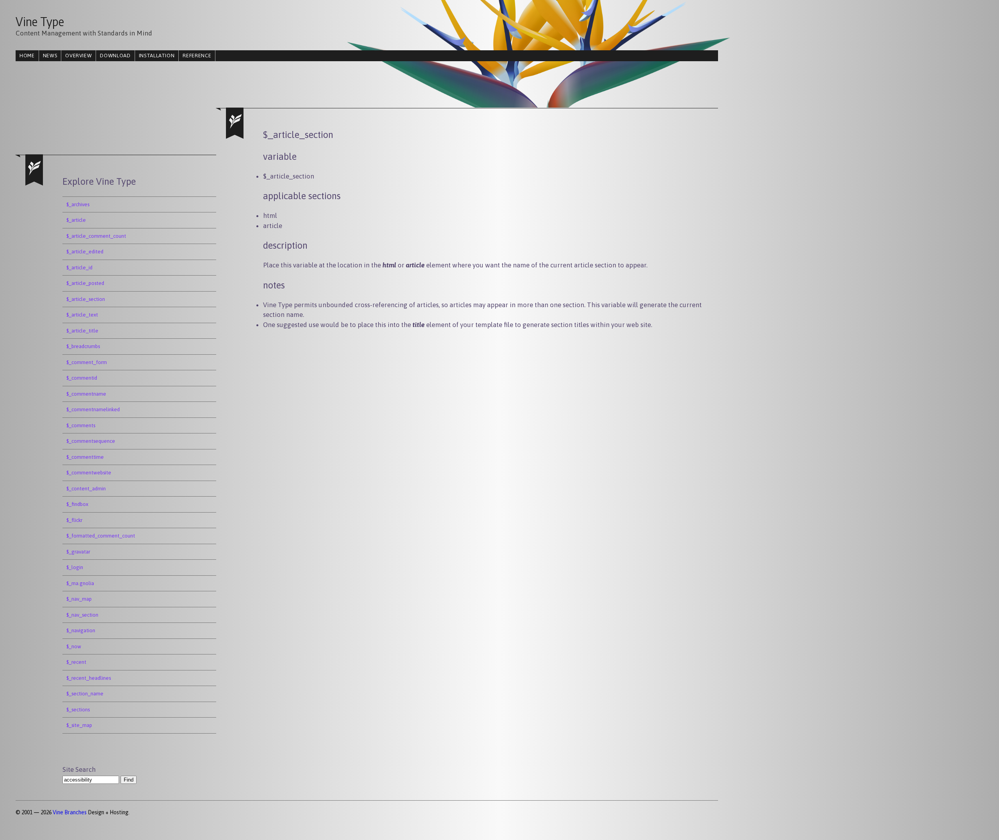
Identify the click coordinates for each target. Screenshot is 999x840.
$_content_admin (86, 489)
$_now (73, 646)
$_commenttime (85, 457)
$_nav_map (79, 599)
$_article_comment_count (96, 236)
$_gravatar (78, 552)
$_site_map (79, 725)
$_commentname (86, 394)
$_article (76, 220)
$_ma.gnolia (80, 583)
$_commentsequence (90, 441)
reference (197, 55)
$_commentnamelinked (93, 409)
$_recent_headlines (88, 678)
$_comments (80, 425)
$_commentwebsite (88, 473)
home (27, 55)
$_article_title (82, 331)
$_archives (77, 204)
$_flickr (74, 520)
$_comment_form (86, 362)
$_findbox (77, 504)
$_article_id (79, 268)
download (115, 55)
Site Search (79, 769)
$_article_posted (85, 283)
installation (157, 55)
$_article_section (85, 299)
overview (78, 55)
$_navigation (80, 630)
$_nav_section (82, 615)
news (50, 55)
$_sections (78, 710)
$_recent (76, 662)
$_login (74, 567)
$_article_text (82, 315)
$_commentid (81, 378)
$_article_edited (84, 252)
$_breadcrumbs (83, 346)
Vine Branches (70, 812)
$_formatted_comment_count (100, 536)
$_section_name (84, 694)
